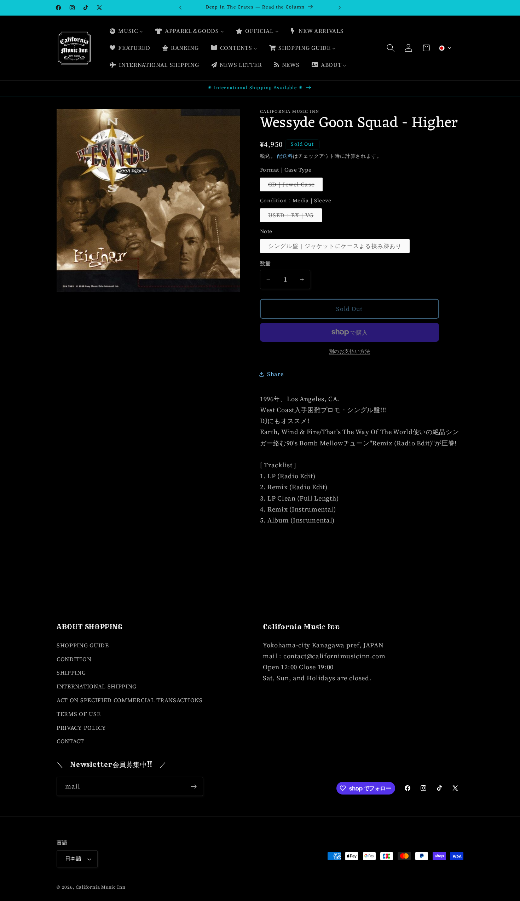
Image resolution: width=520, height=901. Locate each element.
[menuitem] (126, 31)
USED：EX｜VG (293, 216)
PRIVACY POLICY (81, 727)
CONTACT (70, 741)
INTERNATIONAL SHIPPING (97, 686)
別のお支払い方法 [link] (349, 351)
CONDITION (74, 659)
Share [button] (275, 374)
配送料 (285, 156)
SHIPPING (71, 672)
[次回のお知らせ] (339, 8)
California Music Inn (100, 887)
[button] (391, 48)
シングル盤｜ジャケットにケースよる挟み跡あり (337, 247)
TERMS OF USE (78, 713)
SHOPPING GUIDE (83, 645)
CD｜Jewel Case (294, 185)
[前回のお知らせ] (180, 8)
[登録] (194, 786)
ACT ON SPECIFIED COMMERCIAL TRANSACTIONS (130, 700)
